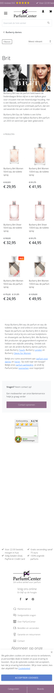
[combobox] (27, 23)
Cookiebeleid (24, 668)
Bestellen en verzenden (28, 628)
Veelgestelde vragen (26, 615)
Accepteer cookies (26, 677)
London (38, 350)
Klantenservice (24, 608)
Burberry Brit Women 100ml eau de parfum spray (39, 283)
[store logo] (25, 13)
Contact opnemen (26, 404)
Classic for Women (22, 353)
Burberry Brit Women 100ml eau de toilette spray (39, 171)
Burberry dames (14, 32)
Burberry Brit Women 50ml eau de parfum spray (13, 283)
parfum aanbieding (24, 364)
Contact (21, 640)
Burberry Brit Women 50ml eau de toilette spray (13, 171)
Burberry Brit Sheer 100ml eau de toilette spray (39, 227)
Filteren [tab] (7, 41)
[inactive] (26, 430)
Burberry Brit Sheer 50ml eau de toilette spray (12, 227)
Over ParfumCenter (26, 621)
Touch (22, 350)
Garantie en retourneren (28, 634)
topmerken (24, 368)
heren (17, 361)
